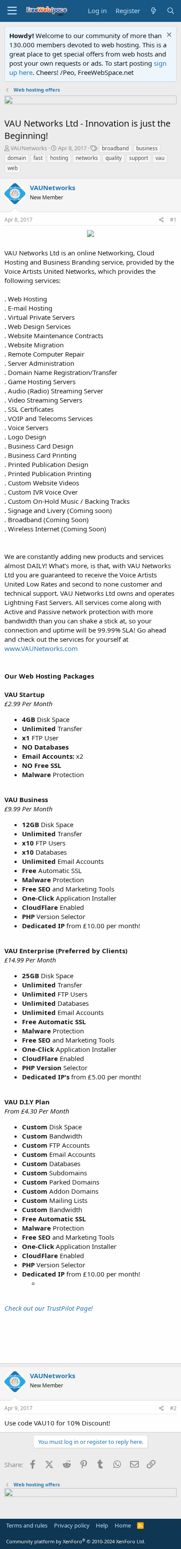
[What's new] (153, 11)
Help (102, 1525)
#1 (173, 219)
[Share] (161, 220)
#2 (173, 1408)
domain (16, 158)
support (138, 158)
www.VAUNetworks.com (41, 648)
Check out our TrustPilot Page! (48, 1308)
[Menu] (12, 11)
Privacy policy (72, 1525)
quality (113, 158)
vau (160, 158)
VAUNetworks (29, 148)
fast (38, 158)
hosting (59, 158)
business (147, 148)
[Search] (170, 11)
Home (123, 1525)
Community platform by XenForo (75, 1541)
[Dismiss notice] (168, 35)
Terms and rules (26, 1525)
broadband (115, 148)
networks (87, 158)
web (12, 168)
